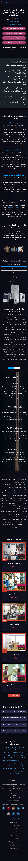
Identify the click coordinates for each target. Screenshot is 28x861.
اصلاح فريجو (21, 763)
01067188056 (14, 24)
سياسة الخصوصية (16, 490)
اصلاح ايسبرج (14, 752)
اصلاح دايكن (6, 752)
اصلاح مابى (14, 763)
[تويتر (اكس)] (18, 808)
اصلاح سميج (21, 765)
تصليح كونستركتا (6, 747)
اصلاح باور (16, 755)
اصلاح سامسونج (15, 760)
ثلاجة (8, 482)
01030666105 (14, 21)
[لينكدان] (13, 813)
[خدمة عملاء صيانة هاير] (14, 673)
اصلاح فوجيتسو (7, 749)
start (5, 771)
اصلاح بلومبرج (7, 760)
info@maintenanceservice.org (9, 804)
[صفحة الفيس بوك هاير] (23, 808)
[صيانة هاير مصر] (14, 642)
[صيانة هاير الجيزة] (14, 581)
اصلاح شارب (10, 757)
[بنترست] (8, 808)
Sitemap (14, 781)
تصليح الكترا (14, 747)
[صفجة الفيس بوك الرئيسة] (8, 813)
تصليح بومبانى (22, 747)
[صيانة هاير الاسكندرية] (14, 551)
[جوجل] (18, 813)
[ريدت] (13, 808)
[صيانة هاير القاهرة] (14, 612)
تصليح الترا (21, 749)
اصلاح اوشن (7, 763)
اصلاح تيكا (15, 765)
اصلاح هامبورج (7, 765)
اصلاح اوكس (21, 768)
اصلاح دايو (17, 757)
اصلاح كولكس (22, 752)
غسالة (12, 482)
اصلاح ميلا (15, 749)
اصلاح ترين (9, 755)
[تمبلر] (3, 808)
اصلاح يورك (22, 755)
